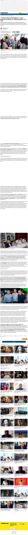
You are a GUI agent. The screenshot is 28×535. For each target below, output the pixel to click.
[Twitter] (17, 32)
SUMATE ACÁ (12, 528)
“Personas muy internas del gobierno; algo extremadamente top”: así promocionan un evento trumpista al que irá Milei (7, 391)
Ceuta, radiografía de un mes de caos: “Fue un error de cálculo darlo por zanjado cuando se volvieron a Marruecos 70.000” (20, 365)
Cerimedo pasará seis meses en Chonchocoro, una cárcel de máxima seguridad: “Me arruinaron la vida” (7, 439)
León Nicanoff (15, 463)
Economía (4, 14)
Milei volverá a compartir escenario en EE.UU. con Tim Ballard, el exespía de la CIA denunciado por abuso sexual (20, 380)
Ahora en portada (3, 394)
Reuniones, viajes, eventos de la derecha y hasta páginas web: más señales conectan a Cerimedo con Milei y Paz (7, 380)
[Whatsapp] (12, 32)
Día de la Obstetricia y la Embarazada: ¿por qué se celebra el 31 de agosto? (7, 474)
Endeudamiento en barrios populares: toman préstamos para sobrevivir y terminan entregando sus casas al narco (20, 462)
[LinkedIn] (18, 32)
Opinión (9, 14)
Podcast (19, 14)
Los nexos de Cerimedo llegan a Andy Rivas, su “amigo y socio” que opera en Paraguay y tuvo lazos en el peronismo (20, 391)
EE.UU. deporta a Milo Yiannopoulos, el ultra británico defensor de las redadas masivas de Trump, (7, 486)
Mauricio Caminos (5, 28)
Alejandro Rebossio (16, 417)
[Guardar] (20, 32)
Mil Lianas (16, 14)
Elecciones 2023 (2, 336)
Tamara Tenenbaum (16, 354)
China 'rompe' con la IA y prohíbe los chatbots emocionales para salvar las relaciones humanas (20, 486)
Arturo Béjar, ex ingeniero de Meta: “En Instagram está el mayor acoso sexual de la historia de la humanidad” (6, 365)
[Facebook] (14, 32)
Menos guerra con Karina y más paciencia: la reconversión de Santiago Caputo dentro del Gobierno (7, 416)
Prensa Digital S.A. (14, 531)
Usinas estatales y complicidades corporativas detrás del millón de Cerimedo (7, 354)
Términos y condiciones (14, 533)
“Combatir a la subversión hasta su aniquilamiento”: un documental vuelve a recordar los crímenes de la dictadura (6, 498)
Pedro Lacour (2, 417)
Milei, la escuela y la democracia (18, 438)
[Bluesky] (15, 32)
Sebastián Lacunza (2, 405)
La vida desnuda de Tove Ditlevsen (19, 353)
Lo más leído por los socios (4, 344)
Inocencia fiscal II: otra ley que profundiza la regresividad (7, 450)
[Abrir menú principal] (27, 12)
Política (1, 14)
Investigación (12, 14)
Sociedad (7, 14)
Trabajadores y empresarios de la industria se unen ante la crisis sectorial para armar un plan (20, 416)
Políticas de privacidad (14, 532)
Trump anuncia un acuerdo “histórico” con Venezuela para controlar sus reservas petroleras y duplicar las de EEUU (20, 450)
